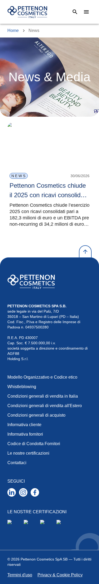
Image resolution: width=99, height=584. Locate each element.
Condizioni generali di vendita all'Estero (44, 405)
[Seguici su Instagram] (23, 492)
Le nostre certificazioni (28, 453)
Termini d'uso (19, 575)
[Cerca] (75, 12)
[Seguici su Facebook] (35, 492)
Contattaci (16, 462)
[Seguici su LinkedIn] (11, 492)
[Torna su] (85, 251)
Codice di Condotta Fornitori (33, 443)
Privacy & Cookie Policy (60, 575)
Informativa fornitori (25, 434)
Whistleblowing (21, 386)
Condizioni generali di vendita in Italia (42, 396)
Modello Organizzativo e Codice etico (42, 377)
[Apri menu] (86, 12)
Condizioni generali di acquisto (36, 415)
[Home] (27, 12)
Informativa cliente (24, 424)
